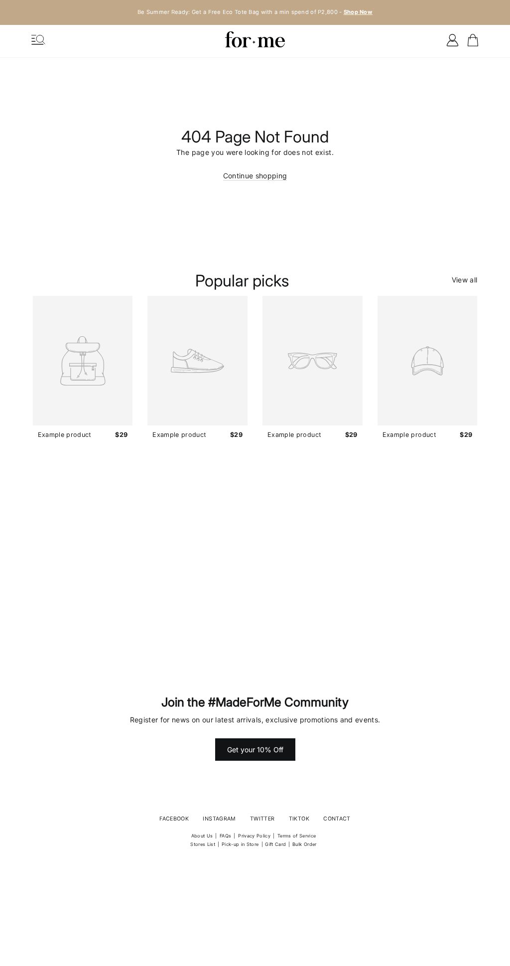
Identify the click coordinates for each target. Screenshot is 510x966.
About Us (202, 835)
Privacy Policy (254, 835)
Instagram (219, 819)
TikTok (299, 819)
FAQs (225, 835)
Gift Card (275, 844)
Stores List (202, 844)
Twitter (262, 819)
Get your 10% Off (255, 749)
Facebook (174, 819)
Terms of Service (296, 835)
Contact (336, 819)
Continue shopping (255, 175)
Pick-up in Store (240, 844)
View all (465, 280)
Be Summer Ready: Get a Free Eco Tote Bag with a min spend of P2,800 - (255, 11)
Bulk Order (304, 844)
